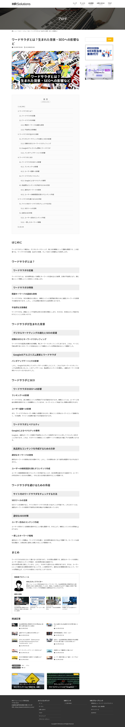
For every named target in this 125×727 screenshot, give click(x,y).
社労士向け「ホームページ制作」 (37, 608)
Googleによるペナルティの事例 (33, 180)
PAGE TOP (120, 703)
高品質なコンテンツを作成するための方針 (34, 185)
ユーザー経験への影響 (30, 171)
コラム (74, 604)
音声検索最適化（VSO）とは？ (63, 633)
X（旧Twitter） (68, 703)
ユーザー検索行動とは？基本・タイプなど (66, 657)
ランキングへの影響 (29, 166)
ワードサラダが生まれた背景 (28, 134)
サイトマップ (42, 716)
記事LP (43, 604)
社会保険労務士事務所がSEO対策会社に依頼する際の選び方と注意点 (21, 609)
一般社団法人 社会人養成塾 (98, 706)
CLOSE (47, 102)
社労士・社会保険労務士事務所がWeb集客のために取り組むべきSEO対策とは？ (66, 640)
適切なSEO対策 (25, 213)
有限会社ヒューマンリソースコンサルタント (102, 703)
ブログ (40, 712)
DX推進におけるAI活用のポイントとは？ (69, 608)
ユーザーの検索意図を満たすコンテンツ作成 (37, 194)
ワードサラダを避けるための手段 (29, 199)
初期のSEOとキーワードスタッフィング (36, 143)
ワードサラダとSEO (25, 157)
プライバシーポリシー (44, 719)
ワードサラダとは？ (25, 111)
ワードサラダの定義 (27, 116)
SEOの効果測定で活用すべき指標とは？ (30, 657)
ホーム (40, 703)
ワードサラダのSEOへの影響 (30, 162)
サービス (41, 706)
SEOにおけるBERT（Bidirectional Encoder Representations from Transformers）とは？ (29, 641)
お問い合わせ (42, 709)
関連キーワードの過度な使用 (32, 125)
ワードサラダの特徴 (27, 120)
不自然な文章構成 (28, 130)
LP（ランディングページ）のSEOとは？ (30, 650)
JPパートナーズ (95, 709)
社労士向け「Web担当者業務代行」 (53, 608)
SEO (27, 604)
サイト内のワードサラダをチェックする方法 (35, 204)
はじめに (21, 106)
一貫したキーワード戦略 (31, 222)
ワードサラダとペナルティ (29, 176)
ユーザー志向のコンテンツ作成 (33, 217)
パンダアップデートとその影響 (33, 153)
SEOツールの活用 (28, 208)
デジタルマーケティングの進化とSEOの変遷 (35, 139)
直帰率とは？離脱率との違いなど (63, 650)
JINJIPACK (93, 712)
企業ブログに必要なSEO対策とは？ (29, 633)
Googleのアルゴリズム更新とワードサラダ (34, 148)
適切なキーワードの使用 (31, 190)
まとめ (21, 227)
